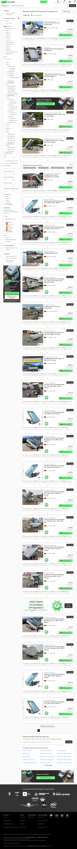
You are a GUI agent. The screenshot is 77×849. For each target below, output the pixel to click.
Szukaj (73, 5)
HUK (8, 62)
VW (8, 38)
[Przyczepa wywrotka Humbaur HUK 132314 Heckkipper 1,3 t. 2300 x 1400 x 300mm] (32, 417)
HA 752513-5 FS (12, 122)
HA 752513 (11, 105)
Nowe (8, 237)
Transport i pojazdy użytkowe (10, 13)
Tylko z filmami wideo (11, 258)
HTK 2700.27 (11, 81)
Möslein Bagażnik (43, 167)
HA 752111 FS (13, 115)
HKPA (8, 145)
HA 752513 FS (13, 109)
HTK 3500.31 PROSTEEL (13, 69)
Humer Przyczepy (61, 750)
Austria (10, 226)
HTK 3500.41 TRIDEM (14, 78)
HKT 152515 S (11, 142)
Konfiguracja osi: (8, 194)
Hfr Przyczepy (26, 753)
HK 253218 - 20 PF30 (13, 94)
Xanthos (8, 128)
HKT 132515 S (11, 136)
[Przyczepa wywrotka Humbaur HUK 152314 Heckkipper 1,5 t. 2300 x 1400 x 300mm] (32, 707)
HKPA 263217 (11, 147)
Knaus (8, 46)
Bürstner (9, 50)
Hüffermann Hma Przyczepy (64, 756)
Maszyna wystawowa (11, 239)
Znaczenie (67, 11)
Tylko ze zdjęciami (11, 256)
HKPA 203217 (11, 151)
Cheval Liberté (10, 42)
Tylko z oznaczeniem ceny (12, 163)
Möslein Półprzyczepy (57, 167)
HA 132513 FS (13, 101)
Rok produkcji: (7, 165)
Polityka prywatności (32, 845)
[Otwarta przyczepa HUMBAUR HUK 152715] (32, 258)
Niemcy (11, 224)
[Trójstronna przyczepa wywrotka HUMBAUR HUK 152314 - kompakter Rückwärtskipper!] (32, 80)
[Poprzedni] (23, 28)
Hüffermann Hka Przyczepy (64, 753)
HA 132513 (11, 99)
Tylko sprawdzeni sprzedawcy (10, 260)
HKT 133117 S (11, 138)
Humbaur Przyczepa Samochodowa (49, 759)
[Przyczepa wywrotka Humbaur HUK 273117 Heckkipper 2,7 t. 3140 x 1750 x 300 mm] (32, 232)
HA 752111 (11, 111)
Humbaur (9, 26)
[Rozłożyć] (47, 43)
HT (7, 124)
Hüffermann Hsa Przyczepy (64, 762)
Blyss (8, 34)
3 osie (8, 200)
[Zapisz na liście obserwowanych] (72, 23)
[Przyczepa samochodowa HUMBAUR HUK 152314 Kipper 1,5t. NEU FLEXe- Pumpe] (32, 364)
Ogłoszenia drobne (11, 248)
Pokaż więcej (48, 765)
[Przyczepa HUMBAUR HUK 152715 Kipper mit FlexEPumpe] (32, 54)
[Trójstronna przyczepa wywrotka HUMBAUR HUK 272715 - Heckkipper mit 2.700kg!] (32, 180)
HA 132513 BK (13, 103)
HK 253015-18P (12, 92)
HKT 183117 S (11, 134)
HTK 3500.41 (11, 75)
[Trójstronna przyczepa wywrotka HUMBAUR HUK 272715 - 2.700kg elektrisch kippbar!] (32, 146)
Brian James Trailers (11, 52)
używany (9, 241)
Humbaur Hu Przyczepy (46, 753)
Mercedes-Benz (11, 28)
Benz (8, 30)
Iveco (8, 36)
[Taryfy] (11, 281)
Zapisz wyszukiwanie (48, 726)
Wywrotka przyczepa (29, 167)
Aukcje (8, 249)
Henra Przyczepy (27, 750)
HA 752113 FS (13, 120)
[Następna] (41, 28)
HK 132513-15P (12, 86)
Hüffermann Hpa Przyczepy (64, 759)
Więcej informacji (68, 605)
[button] (74, 1)
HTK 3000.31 (11, 71)
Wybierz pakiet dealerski (12, 293)
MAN (8, 32)
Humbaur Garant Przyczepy (30, 762)
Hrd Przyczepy (26, 756)
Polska (10, 222)
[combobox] (11, 219)
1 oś (7, 196)
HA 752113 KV (13, 118)
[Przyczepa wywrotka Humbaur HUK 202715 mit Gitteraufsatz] (32, 28)
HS (7, 126)
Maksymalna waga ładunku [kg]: (11, 188)
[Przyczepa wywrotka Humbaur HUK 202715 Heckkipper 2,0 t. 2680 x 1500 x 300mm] (32, 206)
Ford (8, 40)
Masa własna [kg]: (8, 183)
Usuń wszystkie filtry (37, 15)
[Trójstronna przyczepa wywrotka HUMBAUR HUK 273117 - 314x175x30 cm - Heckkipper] (32, 120)
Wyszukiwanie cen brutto (11, 161)
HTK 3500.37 (11, 73)
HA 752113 (11, 116)
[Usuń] (67, 5)
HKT (7, 132)
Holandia (10, 228)
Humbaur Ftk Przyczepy (29, 759)
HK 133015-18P (12, 88)
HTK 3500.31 (11, 66)
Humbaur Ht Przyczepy (46, 750)
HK (7, 84)
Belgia (10, 230)
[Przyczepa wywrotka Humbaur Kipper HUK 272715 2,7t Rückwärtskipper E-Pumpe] (32, 338)
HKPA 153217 (11, 149)
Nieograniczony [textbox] (10, 219)
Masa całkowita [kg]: (8, 177)
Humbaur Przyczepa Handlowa (48, 756)
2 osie (8, 198)
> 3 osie (8, 202)
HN (7, 130)
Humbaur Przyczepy (45, 762)
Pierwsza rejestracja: (8, 171)
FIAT (8, 48)
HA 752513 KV (13, 107)
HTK (8, 64)
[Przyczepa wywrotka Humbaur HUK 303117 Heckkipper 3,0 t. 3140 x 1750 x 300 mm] (32, 471)
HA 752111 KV (13, 113)
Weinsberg (9, 44)
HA (7, 97)
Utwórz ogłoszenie (45, 778)
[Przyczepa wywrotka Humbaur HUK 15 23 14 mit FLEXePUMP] (32, 312)
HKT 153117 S (11, 140)
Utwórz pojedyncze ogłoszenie (12, 296)
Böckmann (9, 53)
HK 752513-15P (12, 90)
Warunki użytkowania (42, 845)
